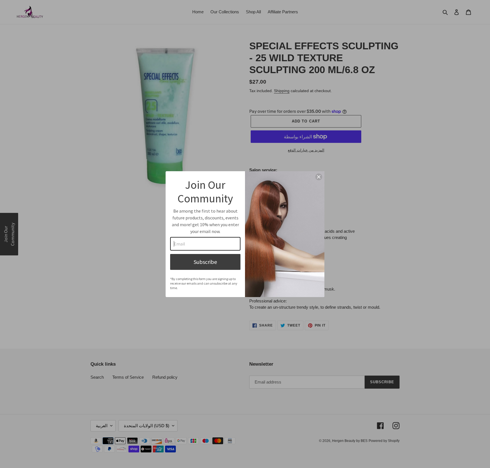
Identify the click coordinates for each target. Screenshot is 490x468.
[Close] (318, 176)
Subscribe (205, 261)
